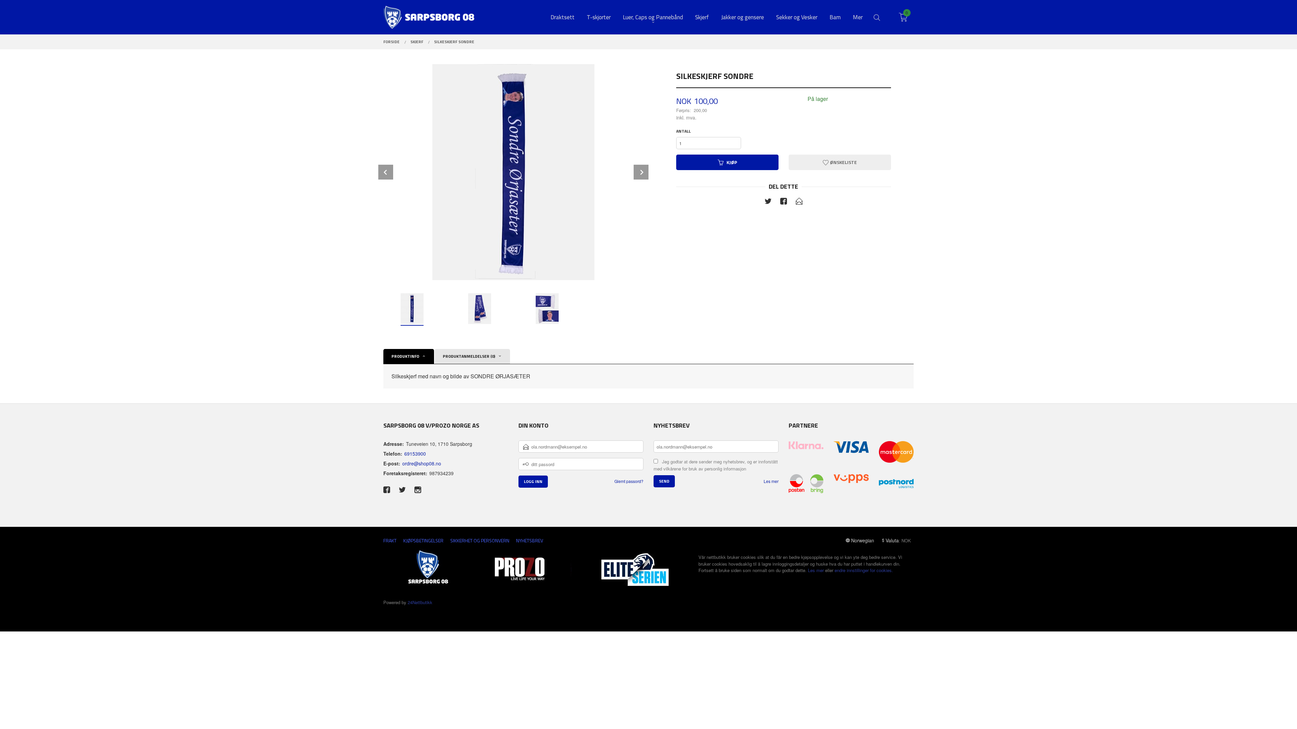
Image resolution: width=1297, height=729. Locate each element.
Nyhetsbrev (529, 540)
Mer (858, 17)
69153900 (415, 453)
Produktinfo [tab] (405, 356)
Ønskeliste (843, 162)
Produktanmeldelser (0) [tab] (469, 356)
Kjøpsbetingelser (423, 540)
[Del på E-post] (799, 202)
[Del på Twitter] (768, 202)
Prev (385, 172)
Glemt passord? (628, 481)
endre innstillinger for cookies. (864, 570)
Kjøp (732, 162)
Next (641, 172)
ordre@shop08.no (421, 463)
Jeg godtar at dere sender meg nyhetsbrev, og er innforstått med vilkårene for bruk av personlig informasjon (716, 465)
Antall (683, 131)
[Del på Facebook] (784, 202)
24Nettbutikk (420, 602)
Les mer (771, 481)
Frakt (390, 540)
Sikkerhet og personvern (479, 540)
